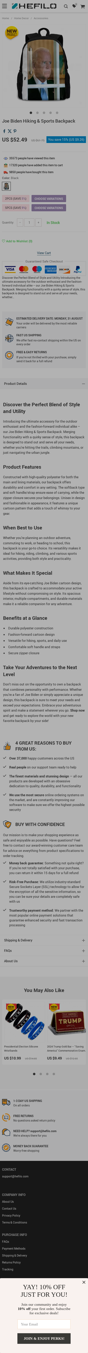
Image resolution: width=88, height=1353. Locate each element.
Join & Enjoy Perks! (44, 1338)
